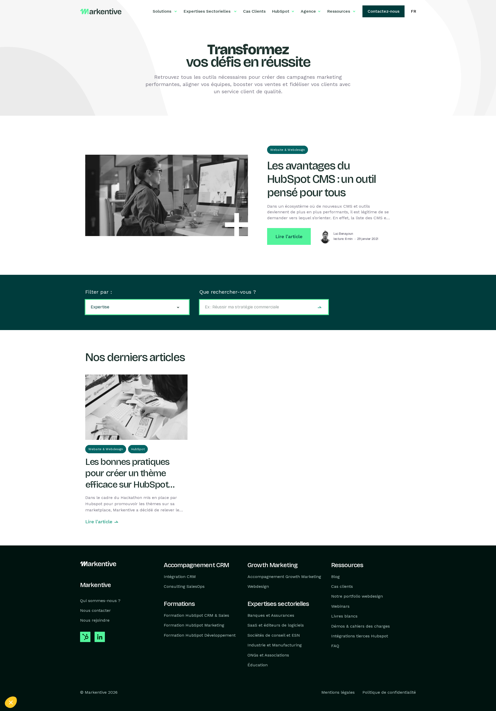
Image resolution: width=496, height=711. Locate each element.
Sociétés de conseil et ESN (273, 635)
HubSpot (138, 449)
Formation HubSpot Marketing (194, 625)
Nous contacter (95, 610)
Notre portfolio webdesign (357, 596)
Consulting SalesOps (184, 586)
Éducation (257, 664)
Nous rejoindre (95, 620)
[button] (11, 702)
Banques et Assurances (270, 615)
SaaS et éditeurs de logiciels (275, 625)
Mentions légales (338, 692)
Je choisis (59, 685)
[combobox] (263, 307)
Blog (335, 576)
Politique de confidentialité (389, 692)
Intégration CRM (180, 576)
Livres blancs (344, 616)
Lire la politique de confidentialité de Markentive (44, 668)
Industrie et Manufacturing (274, 645)
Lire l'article (289, 236)
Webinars (340, 606)
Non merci (23, 685)
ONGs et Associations (268, 655)
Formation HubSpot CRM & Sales (196, 615)
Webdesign (258, 586)
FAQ (335, 646)
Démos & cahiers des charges (360, 626)
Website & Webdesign (287, 150)
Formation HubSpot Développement (200, 635)
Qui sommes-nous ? (100, 600)
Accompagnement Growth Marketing (284, 576)
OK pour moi (95, 685)
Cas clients (342, 586)
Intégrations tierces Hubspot (359, 636)
